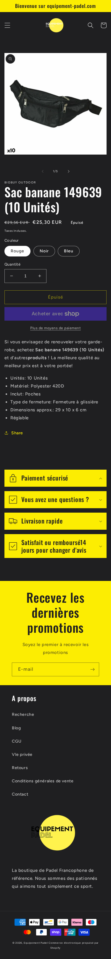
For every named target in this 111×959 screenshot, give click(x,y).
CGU (17, 741)
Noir (44, 251)
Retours (20, 767)
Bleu (68, 251)
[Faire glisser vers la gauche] (42, 171)
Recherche (23, 714)
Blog (16, 728)
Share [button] (17, 432)
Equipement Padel (36, 942)
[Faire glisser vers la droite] (68, 171)
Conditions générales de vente (42, 781)
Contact (20, 794)
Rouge (17, 251)
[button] (7, 25)
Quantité (12, 264)
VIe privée (22, 754)
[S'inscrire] (92, 669)
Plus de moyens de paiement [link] (55, 328)
